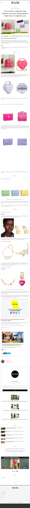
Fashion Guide (14, 411)
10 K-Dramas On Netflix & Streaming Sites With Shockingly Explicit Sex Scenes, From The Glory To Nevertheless (14, 428)
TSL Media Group (21, 502)
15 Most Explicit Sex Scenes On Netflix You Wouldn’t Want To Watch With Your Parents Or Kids (14, 434)
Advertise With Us (3, 492)
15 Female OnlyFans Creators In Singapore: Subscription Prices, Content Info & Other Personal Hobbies (14, 441)
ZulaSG (15, 315)
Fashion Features (16, 8)
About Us (2, 497)
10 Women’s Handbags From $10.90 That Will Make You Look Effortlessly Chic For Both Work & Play (15, 410)
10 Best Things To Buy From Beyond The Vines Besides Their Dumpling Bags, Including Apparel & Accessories (15, 401)
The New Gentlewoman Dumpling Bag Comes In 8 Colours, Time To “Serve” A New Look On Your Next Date (15, 419)
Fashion (12, 8)
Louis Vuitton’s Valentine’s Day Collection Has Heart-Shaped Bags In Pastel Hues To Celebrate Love (15, 13)
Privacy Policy (2, 495)
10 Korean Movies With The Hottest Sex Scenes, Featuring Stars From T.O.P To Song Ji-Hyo (15, 431)
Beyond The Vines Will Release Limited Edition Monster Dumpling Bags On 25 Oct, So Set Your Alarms (14, 438)
